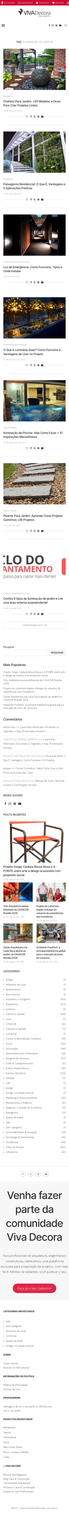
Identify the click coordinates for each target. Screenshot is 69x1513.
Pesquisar (8, 647)
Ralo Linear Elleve (12, 1447)
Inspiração (44, 2)
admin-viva (9, 727)
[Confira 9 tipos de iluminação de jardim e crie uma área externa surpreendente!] (34, 566)
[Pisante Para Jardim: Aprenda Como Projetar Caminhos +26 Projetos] (34, 483)
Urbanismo (36, 1152)
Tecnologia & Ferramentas (36, 1137)
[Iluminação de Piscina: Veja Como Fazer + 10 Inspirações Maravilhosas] (34, 400)
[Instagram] (53, 25)
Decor (36, 1043)
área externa (36, 994)
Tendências (36, 1142)
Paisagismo (36, 1112)
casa (36, 1019)
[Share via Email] (42, 116)
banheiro (36, 1009)
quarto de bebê (36, 1117)
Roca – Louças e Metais (16, 1452)
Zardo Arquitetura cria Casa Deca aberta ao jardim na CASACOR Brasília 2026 (15, 952)
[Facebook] (49, 25)
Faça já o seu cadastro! (34, 1288)
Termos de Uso (11, 1389)
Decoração (36, 1048)
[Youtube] (60, 25)
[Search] (65, 25)
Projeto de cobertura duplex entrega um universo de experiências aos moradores (31, 690)
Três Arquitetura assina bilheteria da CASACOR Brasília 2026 (16, 910)
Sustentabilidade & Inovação (36, 1132)
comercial (36, 1033)
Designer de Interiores (36, 1058)
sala (36, 1122)
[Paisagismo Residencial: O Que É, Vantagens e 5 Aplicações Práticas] (34, 152)
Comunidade (27, 2)
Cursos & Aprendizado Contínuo (36, 1038)
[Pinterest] (56, 25)
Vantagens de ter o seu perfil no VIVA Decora (27, 1406)
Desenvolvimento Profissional (36, 1053)
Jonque (7, 768)
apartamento (36, 989)
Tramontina (9, 1437)
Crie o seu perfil (11, 1410)
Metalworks (9, 1427)
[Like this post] (27, 116)
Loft (36, 1083)
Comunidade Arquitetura (16, 1483)
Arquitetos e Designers (36, 999)
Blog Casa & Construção (16, 1478)
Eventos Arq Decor (36, 1073)
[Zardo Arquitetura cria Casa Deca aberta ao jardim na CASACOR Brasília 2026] (18, 933)
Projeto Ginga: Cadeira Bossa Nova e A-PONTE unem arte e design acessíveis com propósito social (34, 673)
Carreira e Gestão (36, 1014)
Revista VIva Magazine (15, 1474)
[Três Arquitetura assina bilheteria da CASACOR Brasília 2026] (18, 892)
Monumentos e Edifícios (36, 1102)
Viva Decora (9, 2)
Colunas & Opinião (36, 1028)
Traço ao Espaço (36, 1147)
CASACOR (36, 1024)
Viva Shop (59, 2)
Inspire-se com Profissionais (18, 1491)
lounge (36, 1088)
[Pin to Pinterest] (38, 116)
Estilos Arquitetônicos (36, 1068)
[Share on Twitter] (34, 116)
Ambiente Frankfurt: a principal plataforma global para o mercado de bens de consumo (33, 706)
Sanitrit (7, 1432)
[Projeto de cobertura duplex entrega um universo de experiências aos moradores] (51, 892)
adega (36, 979)
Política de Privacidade (15, 1384)
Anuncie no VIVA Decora (16, 1367)
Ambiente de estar (36, 984)
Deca (6, 1442)
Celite (6, 1457)
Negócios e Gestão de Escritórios (36, 1107)
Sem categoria (36, 1127)
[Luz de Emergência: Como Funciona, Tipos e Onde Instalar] (34, 235)
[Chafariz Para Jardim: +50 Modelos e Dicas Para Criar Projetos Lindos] (34, 69)
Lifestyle (36, 1078)
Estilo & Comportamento (36, 1063)
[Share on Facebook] (31, 116)
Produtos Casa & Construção (19, 1487)
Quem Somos (10, 1363)
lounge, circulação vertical (36, 1092)
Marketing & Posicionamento (36, 1097)
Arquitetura (36, 1004)
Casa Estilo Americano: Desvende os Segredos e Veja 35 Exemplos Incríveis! (33, 743)
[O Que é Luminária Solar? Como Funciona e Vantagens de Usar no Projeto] (34, 317)
